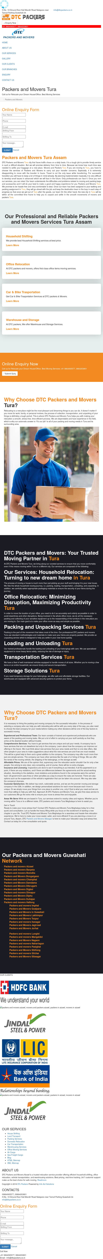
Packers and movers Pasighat (25, 946)
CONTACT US (8, 80)
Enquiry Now (10, 22)
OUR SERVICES (9, 53)
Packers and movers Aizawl (18, 866)
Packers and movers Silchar (24, 953)
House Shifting (13, 1133)
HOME (5, 42)
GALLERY (6, 58)
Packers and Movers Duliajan (19, 899)
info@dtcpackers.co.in (63, 10)
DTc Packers (23, 1184)
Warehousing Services (16, 1146)
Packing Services (14, 1138)
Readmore (41, 1180)
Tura (26, 162)
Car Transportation (15, 1144)
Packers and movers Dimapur (19, 892)
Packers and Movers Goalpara (25, 908)
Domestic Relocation (16, 1141)
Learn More (12, 245)
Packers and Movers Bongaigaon (21, 876)
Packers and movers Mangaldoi (26, 936)
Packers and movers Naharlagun (26, 943)
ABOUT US (7, 47)
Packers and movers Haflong (19, 902)
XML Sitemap (13, 1163)
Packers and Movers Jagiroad (25, 925)
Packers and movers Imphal (24, 905)
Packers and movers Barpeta (19, 869)
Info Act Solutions (46, 1184)
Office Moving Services (17, 1149)
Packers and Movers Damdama (20, 882)
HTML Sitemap (13, 1160)
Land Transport (13, 1136)
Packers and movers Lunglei (24, 933)
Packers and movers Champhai (20, 879)
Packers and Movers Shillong (24, 950)
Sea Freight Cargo (15, 1155)
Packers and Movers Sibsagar (39, 818)
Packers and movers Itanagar (24, 921)
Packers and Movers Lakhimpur (26, 915)
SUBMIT (7, 150)
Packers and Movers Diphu (18, 895)
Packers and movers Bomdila (19, 872)
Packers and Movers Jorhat (23, 928)
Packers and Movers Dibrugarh (20, 885)
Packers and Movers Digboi (18, 889)
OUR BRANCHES (9, 69)
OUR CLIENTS (8, 64)
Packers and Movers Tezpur (24, 918)
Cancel (16, 149)
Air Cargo (11, 1152)
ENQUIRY (6, 74)
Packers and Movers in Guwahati (26, 912)
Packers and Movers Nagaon (24, 940)
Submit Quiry (10, 373)
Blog (9, 1157)
